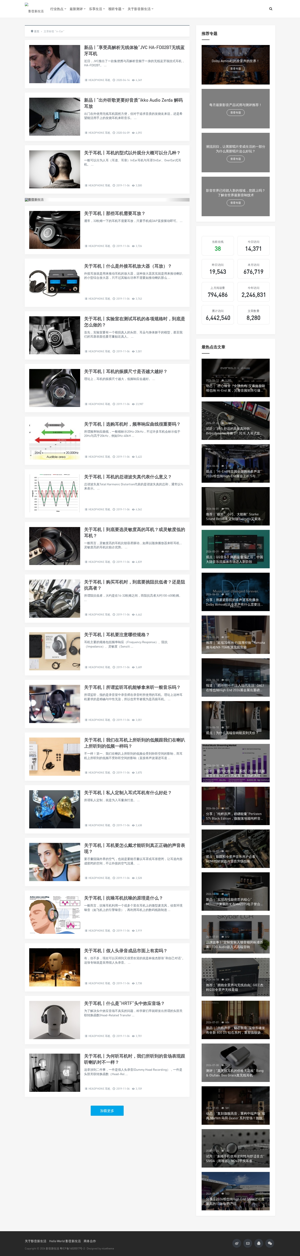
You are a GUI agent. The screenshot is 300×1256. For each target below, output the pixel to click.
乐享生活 (95, 9)
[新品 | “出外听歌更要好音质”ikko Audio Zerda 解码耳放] (54, 117)
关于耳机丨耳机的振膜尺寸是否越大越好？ (126, 371)
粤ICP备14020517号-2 (72, 1248)
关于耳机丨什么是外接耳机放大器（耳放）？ (128, 266)
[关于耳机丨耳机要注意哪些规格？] (54, 651)
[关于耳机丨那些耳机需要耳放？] (54, 230)
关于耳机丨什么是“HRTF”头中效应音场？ (124, 1003)
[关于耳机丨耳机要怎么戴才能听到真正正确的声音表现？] (54, 862)
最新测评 (76, 9)
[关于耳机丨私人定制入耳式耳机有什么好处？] (54, 809)
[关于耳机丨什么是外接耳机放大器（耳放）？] (54, 283)
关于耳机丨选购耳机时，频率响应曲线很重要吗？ (132, 424)
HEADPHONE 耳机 (99, 80)
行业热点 (56, 9)
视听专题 (114, 9)
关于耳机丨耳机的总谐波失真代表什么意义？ (128, 476)
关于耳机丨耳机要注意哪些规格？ (117, 634)
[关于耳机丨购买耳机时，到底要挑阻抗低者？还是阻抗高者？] (54, 598)
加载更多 (107, 1110)
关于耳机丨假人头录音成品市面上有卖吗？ (126, 950)
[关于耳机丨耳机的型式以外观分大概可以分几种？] (54, 169)
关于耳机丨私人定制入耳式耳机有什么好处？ (128, 792)
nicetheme (108, 1248)
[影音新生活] (34, 9)
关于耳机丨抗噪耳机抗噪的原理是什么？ (123, 898)
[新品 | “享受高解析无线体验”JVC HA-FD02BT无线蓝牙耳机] (54, 64)
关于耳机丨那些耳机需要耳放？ (115, 213)
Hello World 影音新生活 (65, 1241)
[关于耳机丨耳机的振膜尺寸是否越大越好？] (54, 388)
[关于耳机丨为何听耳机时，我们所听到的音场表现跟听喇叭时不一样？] (54, 1073)
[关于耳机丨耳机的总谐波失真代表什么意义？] (54, 493)
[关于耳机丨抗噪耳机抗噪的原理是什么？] (54, 915)
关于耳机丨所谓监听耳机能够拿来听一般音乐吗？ (132, 687)
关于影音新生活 (139, 9)
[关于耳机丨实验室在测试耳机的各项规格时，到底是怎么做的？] (54, 335)
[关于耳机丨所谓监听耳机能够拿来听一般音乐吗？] (54, 704)
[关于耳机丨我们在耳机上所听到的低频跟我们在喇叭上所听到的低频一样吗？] (54, 757)
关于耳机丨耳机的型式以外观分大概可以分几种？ (132, 152)
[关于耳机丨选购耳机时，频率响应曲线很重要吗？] (54, 441)
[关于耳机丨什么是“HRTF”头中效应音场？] (54, 1020)
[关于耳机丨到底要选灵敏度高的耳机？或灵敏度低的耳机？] (54, 546)
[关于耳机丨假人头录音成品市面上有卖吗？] (54, 967)
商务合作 (90, 1241)
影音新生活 (52, 1248)
